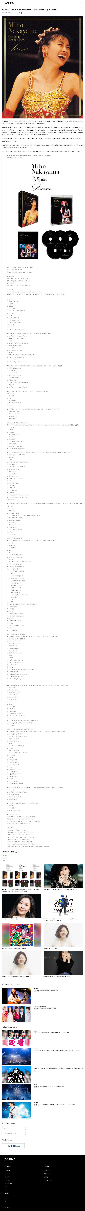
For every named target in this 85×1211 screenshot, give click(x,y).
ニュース (7, 1173)
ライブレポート (8, 1183)
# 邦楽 (3, 860)
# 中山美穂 (4, 855)
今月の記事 (7, 1170)
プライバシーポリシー (49, 1180)
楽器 (6, 1190)
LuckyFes (7, 1193)
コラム (6, 1186)
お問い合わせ (47, 1173)
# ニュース (4, 858)
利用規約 (46, 1177)
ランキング (7, 1177)
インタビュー (8, 1180)
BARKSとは (47, 1170)
